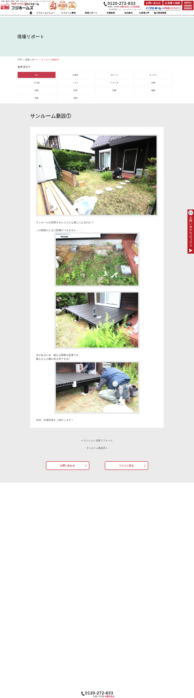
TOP (19, 59)
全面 (153, 83)
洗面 (36, 98)
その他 (36, 83)
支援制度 (111, 13)
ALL (36, 75)
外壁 (75, 90)
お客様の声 (144, 13)
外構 (114, 90)
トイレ (75, 83)
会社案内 (128, 13)
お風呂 (75, 75)
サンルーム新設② (95, 448)
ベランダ (114, 83)
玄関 (75, 98)
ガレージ (114, 75)
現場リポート (91, 13)
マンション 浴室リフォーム (98, 440)
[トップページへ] (25, 4)
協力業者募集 (160, 13)
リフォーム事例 (68, 13)
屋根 (153, 90)
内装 (36, 90)
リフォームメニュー (45, 13)
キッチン (153, 75)
